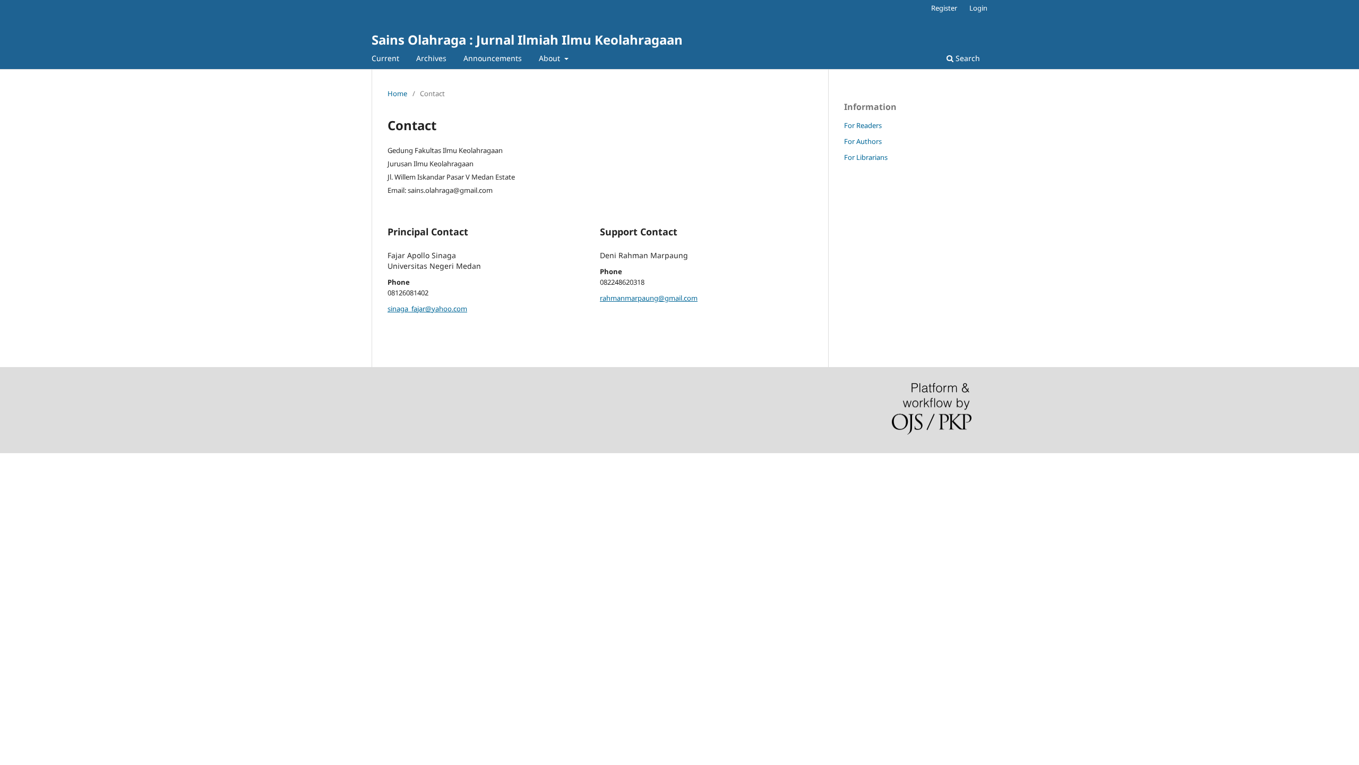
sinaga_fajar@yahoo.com (427, 308)
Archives (431, 58)
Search (966, 58)
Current (385, 58)
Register (944, 8)
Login (978, 8)
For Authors (863, 141)
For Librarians (866, 157)
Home (397, 93)
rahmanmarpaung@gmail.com (649, 298)
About (550, 58)
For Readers (863, 125)
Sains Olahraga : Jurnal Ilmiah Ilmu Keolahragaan (527, 39)
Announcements (492, 58)
